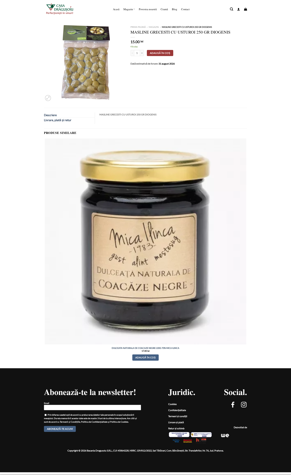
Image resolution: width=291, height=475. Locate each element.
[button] (238, 9)
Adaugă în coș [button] (145, 357)
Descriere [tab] (50, 115)
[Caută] (231, 9)
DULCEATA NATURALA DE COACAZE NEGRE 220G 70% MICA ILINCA (145, 348)
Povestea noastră (148, 9)
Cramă (164, 9)
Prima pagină (138, 27)
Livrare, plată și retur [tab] (57, 120)
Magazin (128, 9)
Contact (185, 9)
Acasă (116, 9)
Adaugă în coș (160, 52)
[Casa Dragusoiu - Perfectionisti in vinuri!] (63, 9)
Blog (174, 9)
